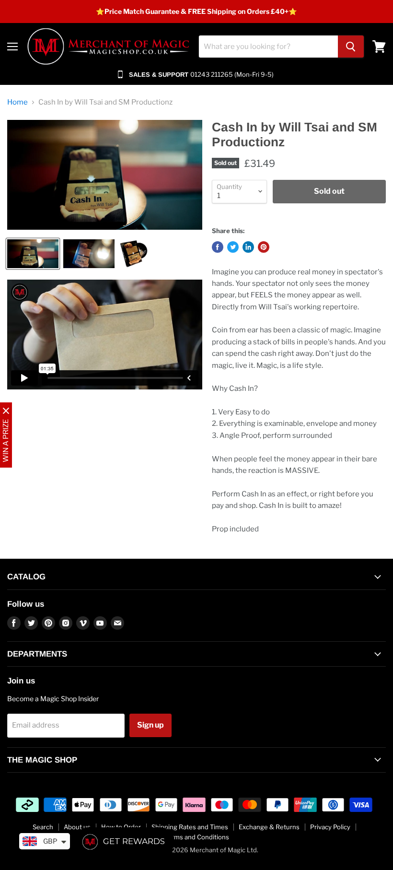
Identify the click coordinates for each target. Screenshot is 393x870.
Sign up (150, 724)
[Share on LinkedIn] (248, 247)
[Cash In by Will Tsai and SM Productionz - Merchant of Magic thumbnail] (32, 253)
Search (43, 827)
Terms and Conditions (196, 837)
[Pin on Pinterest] (263, 247)
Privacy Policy (330, 827)
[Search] (351, 46)
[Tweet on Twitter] (233, 247)
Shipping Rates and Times (189, 827)
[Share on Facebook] (217, 247)
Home (17, 102)
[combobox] (268, 46)
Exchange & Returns (269, 827)
